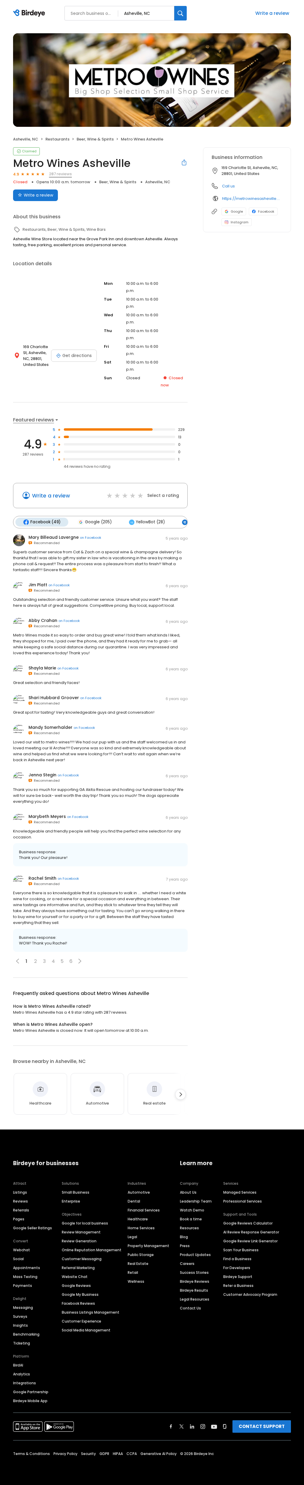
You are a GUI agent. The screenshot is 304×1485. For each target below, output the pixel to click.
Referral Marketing (78, 1267)
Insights (20, 1325)
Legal (132, 1236)
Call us (228, 186)
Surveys (20, 1316)
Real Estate (138, 1263)
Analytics (21, 1374)
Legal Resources (194, 1299)
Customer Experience (81, 1321)
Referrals (21, 1210)
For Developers (236, 1267)
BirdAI (18, 1365)
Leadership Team (196, 1201)
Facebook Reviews (78, 1303)
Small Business (75, 1192)
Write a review (272, 13)
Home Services (141, 1227)
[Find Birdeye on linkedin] (192, 1426)
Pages (18, 1219)
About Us (188, 1192)
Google (237, 211)
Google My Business (80, 1294)
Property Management (148, 1245)
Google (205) (98, 522)
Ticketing (21, 1343)
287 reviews (60, 174)
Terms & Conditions (31, 1453)
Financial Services (144, 1210)
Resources (189, 1227)
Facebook (266, 211)
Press (185, 1245)
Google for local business (85, 1223)
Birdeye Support (237, 1276)
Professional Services (242, 1201)
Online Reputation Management (91, 1249)
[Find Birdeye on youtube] (214, 1426)
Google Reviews (76, 1285)
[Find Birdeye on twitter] (181, 1426)
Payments (22, 1285)
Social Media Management (86, 1330)
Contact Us (190, 1308)
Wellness (136, 1281)
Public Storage (141, 1254)
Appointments (26, 1267)
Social (18, 1258)
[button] (80, 961)
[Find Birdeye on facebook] (171, 1426)
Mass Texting (25, 1276)
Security (88, 1453)
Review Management (81, 1232)
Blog (184, 1236)
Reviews (20, 1201)
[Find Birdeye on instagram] (202, 1426)
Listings (20, 1192)
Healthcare (138, 1219)
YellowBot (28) (150, 522)
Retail (133, 1272)
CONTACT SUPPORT (262, 1426)
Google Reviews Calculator (248, 1223)
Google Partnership (30, 1391)
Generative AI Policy (158, 1453)
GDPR (104, 1453)
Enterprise (71, 1201)
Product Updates (195, 1254)
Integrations (24, 1383)
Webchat (21, 1249)
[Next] (180, 1094)
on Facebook (90, 537)
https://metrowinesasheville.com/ (252, 198)
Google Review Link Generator (250, 1241)
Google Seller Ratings (32, 1227)
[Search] (180, 13)
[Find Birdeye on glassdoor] (225, 1426)
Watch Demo (192, 1210)
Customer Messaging (82, 1258)
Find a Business (237, 1258)
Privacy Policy (65, 1453)
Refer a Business (238, 1285)
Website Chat (75, 1276)
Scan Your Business (241, 1249)
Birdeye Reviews (194, 1281)
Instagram (239, 222)
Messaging (23, 1307)
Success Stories (194, 1272)
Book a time (191, 1219)
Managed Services (239, 1192)
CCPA (131, 1453)
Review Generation (79, 1241)
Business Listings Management (90, 1312)
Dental (134, 1201)
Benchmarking (26, 1334)
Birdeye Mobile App (30, 1400)
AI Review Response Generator (251, 1232)
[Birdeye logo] (30, 13)
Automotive (139, 1192)
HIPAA (118, 1453)
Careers (187, 1263)
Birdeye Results (194, 1290)
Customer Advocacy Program (250, 1294)
